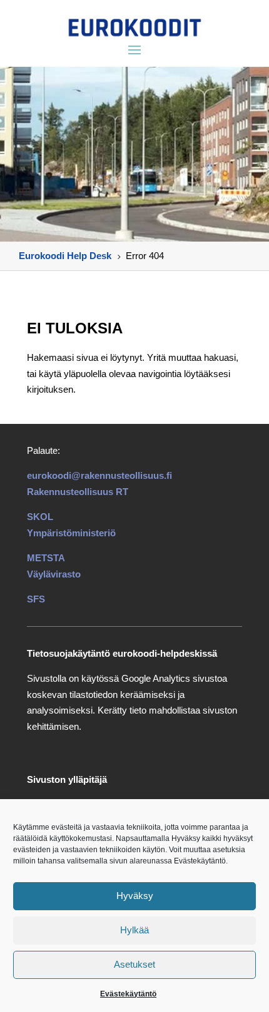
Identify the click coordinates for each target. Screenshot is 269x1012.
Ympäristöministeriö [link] (71, 533)
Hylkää (134, 930)
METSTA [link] (46, 558)
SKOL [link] (40, 516)
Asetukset (134, 964)
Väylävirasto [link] (54, 574)
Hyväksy (134, 895)
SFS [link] (36, 599)
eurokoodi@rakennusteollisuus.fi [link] (99, 475)
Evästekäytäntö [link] (128, 994)
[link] (134, 27)
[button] (134, 49)
